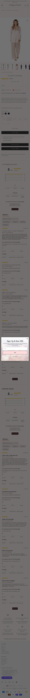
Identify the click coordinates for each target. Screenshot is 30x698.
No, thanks (15, 356)
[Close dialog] (27, 339)
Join (15, 352)
